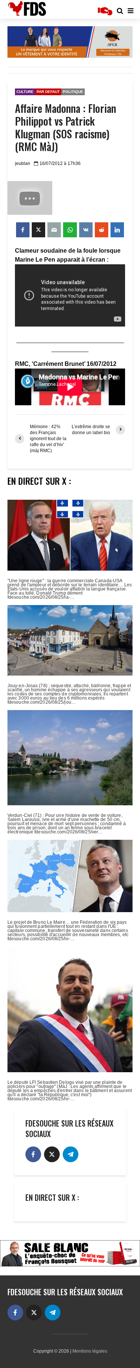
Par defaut (48, 92)
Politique (73, 92)
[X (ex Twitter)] (52, 1154)
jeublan (22, 163)
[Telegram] (70, 1154)
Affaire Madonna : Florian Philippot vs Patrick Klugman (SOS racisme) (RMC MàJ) (65, 127)
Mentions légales (89, 1351)
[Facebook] (33, 1154)
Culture (25, 92)
